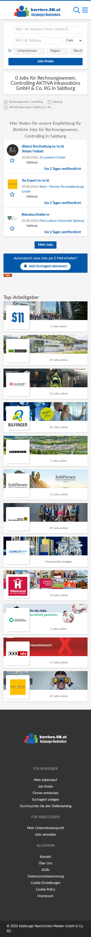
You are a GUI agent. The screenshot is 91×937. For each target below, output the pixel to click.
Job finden (45, 786)
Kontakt (45, 857)
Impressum (45, 896)
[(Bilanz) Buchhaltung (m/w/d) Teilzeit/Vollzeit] (12, 150)
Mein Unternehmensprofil (45, 828)
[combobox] (48, 29)
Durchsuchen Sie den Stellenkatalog (45, 806)
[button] (10, 50)
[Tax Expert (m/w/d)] (12, 184)
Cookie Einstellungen (45, 883)
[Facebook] (38, 755)
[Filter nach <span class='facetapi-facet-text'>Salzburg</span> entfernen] (50, 102)
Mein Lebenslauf (45, 780)
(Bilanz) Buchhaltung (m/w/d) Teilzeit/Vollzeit (43, 149)
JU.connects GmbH (52, 157)
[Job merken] (13, 160)
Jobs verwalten (45, 834)
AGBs (45, 870)
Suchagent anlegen (45, 799)
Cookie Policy (45, 889)
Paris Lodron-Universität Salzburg (61, 220)
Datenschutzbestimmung (46, 876)
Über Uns (45, 863)
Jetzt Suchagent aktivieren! (48, 266)
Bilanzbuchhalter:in (35, 214)
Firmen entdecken (46, 793)
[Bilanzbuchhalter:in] (12, 218)
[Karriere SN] (37, 10)
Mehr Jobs (45, 245)
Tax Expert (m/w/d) (35, 180)
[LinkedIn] (53, 755)
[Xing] (46, 755)
